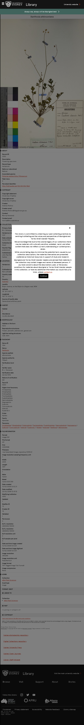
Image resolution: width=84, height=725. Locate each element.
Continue (43, 276)
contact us (48, 272)
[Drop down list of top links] (4, 3)
